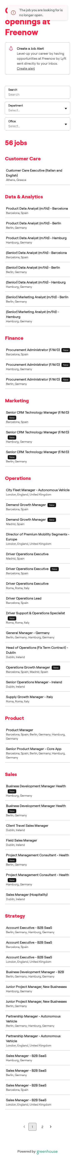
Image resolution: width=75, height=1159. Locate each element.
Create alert (26, 68)
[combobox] (8, 110)
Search (12, 89)
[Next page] (50, 1127)
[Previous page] (24, 1127)
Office (12, 121)
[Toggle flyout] (65, 108)
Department (15, 105)
